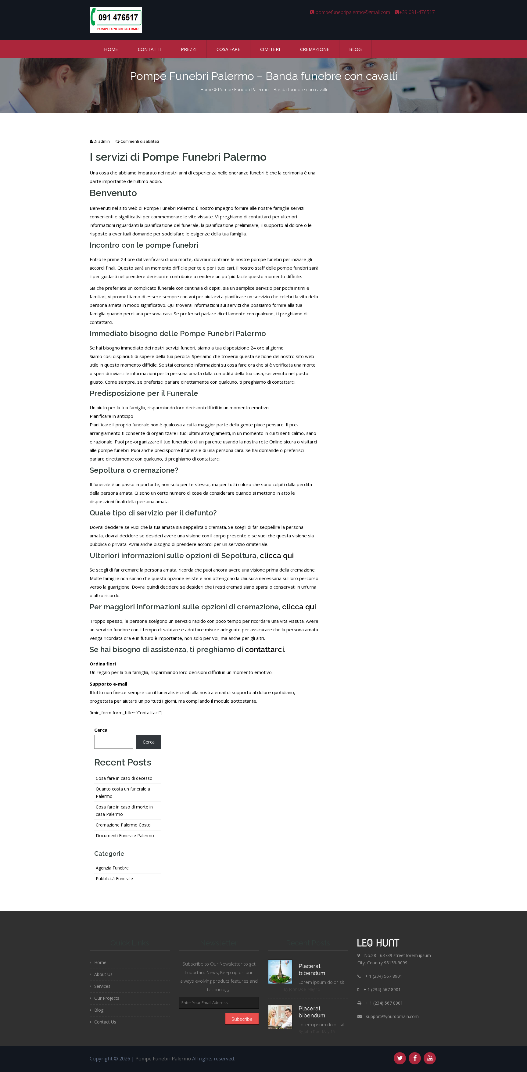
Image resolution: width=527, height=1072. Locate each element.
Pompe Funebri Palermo (163, 1058)
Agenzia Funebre (112, 868)
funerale (180, 442)
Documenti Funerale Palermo (125, 835)
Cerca (100, 730)
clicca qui (277, 555)
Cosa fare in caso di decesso (124, 778)
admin (104, 141)
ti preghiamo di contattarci (267, 382)
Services (102, 986)
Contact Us (105, 1022)
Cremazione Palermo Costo (123, 825)
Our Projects (106, 998)
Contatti (149, 49)
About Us (103, 974)
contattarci (208, 459)
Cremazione (314, 49)
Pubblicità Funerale (114, 878)
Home (111, 49)
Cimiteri (270, 49)
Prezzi (189, 49)
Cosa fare (228, 49)
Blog (355, 49)
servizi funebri (180, 348)
